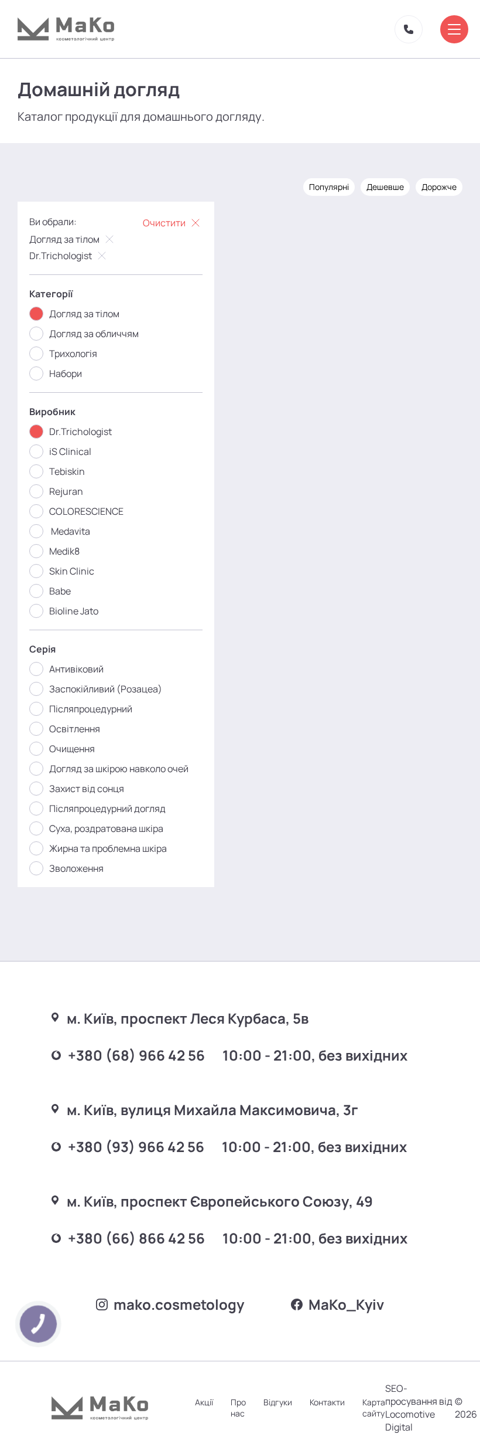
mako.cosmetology (179, 1304)
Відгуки (277, 1402)
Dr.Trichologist (60, 255)
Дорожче (439, 186)
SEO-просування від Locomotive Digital (418, 1407)
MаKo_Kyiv (346, 1304)
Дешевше (385, 186)
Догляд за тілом (64, 239)
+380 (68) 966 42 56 (136, 1055)
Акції (204, 1402)
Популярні (329, 186)
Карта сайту (373, 1408)
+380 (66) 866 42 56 (136, 1238)
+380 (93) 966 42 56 (136, 1146)
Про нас (238, 1408)
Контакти (327, 1402)
